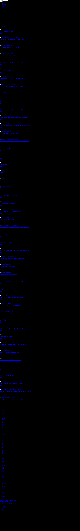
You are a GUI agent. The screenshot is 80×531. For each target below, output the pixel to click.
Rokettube (3, 467)
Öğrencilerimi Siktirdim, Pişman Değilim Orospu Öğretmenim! (13, 117)
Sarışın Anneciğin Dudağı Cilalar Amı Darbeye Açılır (7, 501)
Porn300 (3, 458)
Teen (2, 478)
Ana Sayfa (3, 2)
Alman (2, 411)
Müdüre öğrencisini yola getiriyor (7, 203)
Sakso (2, 469)
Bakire (2, 417)
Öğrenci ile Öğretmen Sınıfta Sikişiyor (8, 320)
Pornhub (3, 459)
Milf (2, 452)
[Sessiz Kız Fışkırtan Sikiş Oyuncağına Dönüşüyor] (7, 53)
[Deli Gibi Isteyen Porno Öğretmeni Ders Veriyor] (6, 311)
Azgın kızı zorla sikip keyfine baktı (7, 148)
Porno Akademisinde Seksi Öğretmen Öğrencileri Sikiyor (12, 281)
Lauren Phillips (5, 25)
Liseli (2, 449)
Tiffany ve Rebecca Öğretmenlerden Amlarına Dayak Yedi (12, 328)
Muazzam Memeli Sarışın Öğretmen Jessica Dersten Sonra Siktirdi (14, 141)
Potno (2, 464)
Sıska (2, 475)
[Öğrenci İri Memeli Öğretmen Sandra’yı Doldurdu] (7, 381)
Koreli (2, 447)
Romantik (3, 468)
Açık (2, 409)
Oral (2, 456)
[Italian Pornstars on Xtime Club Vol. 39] (5, 92)
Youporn (3, 494)
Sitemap (3, 510)
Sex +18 (3, 473)
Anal (2, 414)
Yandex (3, 490)
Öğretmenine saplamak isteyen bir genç (8, 188)
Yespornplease (3, 493)
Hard (2, 436)
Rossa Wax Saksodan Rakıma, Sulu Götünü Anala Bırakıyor (8, 500)
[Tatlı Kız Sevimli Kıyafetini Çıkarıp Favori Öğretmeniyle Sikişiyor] (9, 225)
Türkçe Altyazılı (4, 4)
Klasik (2, 445)
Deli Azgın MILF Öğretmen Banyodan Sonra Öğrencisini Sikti (13, 344)
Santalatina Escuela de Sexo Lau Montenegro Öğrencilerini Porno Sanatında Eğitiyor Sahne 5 (20, 289)
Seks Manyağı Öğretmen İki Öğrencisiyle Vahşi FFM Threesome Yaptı (15, 234)
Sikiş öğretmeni (3, 164)
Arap (2, 415)
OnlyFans (3, 455)
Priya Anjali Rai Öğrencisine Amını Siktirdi (9, 133)
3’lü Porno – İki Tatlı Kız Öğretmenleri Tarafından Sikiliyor (13, 297)
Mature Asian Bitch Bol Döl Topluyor (8, 266)
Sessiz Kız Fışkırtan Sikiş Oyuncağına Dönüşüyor (10, 55)
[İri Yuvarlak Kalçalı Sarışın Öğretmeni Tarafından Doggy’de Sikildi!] (9, 248)
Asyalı (2, 416)
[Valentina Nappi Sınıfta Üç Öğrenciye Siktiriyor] (6, 45)
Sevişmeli (3, 472)
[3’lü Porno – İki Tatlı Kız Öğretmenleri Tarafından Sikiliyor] (8, 295)
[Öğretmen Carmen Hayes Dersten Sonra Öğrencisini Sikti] (8, 256)
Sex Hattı (3, 509)
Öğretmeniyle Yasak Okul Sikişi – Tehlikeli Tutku (10, 360)
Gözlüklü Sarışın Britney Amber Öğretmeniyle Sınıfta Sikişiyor (13, 78)
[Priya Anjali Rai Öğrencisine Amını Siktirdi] (6, 131)
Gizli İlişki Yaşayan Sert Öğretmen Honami (9, 367)
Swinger (3, 477)
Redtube (3, 466)
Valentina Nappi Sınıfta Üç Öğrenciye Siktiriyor (10, 47)
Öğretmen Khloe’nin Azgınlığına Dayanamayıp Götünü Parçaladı (14, 39)
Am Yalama (3, 412)
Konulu (3, 446)
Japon (2, 443)
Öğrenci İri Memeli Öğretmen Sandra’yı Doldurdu (11, 383)
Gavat (2, 430)
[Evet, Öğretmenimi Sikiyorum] (4, 68)
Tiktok (2, 480)
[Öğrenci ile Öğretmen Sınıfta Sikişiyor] (5, 319)
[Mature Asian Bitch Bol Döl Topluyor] (5, 264)
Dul (2, 423)
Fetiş (2, 428)
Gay (2, 431)
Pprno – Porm (3, 465)
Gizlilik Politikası (4, 505)
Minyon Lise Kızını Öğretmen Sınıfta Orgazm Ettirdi (11, 86)
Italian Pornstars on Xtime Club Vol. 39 (8, 94)
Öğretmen (1, 25)
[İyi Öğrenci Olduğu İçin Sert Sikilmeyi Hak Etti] (6, 303)
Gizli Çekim (3, 434)
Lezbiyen (3, 448)
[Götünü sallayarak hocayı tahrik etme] (5, 178)
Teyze (2, 479)
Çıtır (2, 421)
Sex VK (3, 474)
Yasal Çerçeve (3, 508)
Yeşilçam (3, 492)
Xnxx (2, 7)
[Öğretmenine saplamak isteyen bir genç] (5, 186)
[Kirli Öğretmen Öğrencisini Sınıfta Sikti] (5, 272)
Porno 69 (3, 461)
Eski (2, 426)
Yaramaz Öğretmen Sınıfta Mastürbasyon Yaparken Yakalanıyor (14, 62)
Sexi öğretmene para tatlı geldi (6, 31)
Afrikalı (3, 410)
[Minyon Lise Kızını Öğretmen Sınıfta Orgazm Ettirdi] (7, 84)
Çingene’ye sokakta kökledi (6, 156)
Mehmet (1, 33)
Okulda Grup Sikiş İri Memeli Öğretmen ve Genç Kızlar (12, 375)
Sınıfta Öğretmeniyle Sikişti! (6, 336)
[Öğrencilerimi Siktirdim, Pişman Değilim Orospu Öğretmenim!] (8, 115)
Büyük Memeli (4, 420)
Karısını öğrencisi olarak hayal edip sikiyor (9, 195)
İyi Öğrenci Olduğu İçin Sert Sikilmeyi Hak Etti (10, 305)
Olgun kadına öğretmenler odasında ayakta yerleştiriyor (12, 109)
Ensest (2, 424)
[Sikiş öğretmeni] (2, 162)
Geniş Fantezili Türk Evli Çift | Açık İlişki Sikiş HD (7, 502)
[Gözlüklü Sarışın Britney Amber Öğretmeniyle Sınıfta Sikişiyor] (8, 76)
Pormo (2, 457)
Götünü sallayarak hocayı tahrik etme (8, 180)
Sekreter (3, 471)
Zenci (2, 495)
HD (2, 5)
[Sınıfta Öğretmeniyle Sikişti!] (4, 334)
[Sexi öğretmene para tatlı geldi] (4, 29)
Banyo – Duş (3, 418)
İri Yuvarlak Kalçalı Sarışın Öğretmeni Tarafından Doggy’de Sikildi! (15, 250)
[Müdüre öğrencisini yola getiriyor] (4, 201)
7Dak (2, 408)
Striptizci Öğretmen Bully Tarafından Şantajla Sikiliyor (12, 242)
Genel (2, 433)
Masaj (2, 450)
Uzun (2, 485)
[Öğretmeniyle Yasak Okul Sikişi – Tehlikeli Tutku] (7, 358)
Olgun (2, 454)
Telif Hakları (3, 507)
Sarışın (2, 470)
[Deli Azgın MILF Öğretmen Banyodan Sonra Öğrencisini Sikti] (8, 342)
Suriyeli (3, 476)
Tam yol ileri (3, 172)
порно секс (3, 496)
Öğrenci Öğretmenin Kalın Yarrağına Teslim (9, 352)
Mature (3, 451)
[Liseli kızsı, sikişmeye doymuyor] (4, 217)
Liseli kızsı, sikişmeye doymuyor (7, 219)
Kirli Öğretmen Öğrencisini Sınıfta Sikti (8, 274)
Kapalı (2, 444)
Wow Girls (3, 486)
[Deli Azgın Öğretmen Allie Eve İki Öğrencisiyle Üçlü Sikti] (8, 397)
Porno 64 (3, 460)
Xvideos (3, 488)
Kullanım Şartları (4, 506)
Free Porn (3, 6)
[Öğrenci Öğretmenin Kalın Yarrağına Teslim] (6, 350)
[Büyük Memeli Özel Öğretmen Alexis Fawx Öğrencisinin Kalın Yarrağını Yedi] (10, 389)
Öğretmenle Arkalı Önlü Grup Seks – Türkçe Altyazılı (11, 101)
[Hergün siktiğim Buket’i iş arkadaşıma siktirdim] (6, 209)
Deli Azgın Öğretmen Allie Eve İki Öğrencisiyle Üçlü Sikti (12, 399)
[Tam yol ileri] (2, 170)
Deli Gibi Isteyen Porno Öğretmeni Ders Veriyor (10, 313)
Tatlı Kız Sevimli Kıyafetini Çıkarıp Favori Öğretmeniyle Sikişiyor (14, 227)
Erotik (2, 425)
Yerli (2, 491)
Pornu (2, 463)
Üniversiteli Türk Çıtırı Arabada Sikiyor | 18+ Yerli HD (7, 503)
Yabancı (3, 489)
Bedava (3, 419)
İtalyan (2, 442)
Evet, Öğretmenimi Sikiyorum (6, 70)
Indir (2, 441)
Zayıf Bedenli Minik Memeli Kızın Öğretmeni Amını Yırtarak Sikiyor (15, 125)
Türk (2, 3)
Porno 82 (3, 462)
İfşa (2, 440)
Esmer (2, 427)
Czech (2, 422)
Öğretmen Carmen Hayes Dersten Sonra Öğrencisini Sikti (12, 258)
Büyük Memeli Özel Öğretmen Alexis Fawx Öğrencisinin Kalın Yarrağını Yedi (17, 391)
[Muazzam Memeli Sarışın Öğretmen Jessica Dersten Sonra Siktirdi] (9, 139)
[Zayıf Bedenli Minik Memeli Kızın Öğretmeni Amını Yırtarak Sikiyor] (9, 123)
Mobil (2, 453)
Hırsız (2, 439)
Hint (2, 438)
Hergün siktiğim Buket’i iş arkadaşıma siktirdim (10, 211)
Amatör (3, 8)
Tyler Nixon (8, 25)
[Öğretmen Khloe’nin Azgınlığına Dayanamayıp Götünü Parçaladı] (9, 37)
